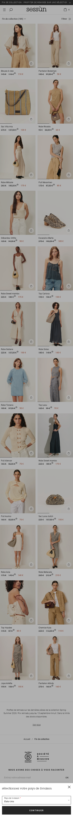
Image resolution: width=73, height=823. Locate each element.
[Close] (69, 787)
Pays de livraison (11, 798)
